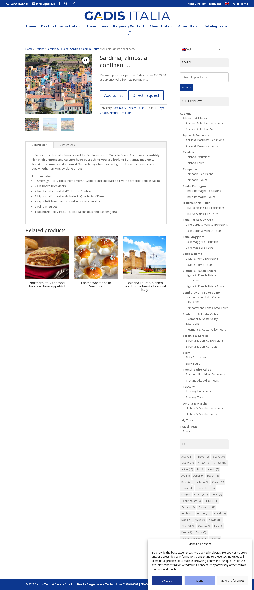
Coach (104, 113)
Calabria (188, 152)
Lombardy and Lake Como (201, 292)
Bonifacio (201, 482)
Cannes (218, 482)
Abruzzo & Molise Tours (201, 129)
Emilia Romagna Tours (200, 197)
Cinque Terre (205, 488)
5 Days (219, 456)
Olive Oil (187, 526)
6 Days (187, 463)
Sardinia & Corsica (57, 49)
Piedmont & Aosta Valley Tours (206, 329)
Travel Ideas (97, 26)
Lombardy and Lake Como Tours (207, 308)
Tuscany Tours (195, 397)
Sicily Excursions (196, 357)
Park (218, 526)
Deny (199, 581)
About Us (186, 26)
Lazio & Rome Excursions (202, 258)
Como (217, 494)
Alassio (213, 469)
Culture (211, 501)
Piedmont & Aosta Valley (200, 314)
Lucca (186, 519)
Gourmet (207, 507)
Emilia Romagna (194, 186)
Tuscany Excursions (198, 391)
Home (31, 26)
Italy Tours (186, 420)
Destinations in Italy (59, 26)
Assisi (198, 475)
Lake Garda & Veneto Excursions (207, 224)
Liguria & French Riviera (199, 271)
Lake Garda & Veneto (198, 220)
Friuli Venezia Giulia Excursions (205, 208)
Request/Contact (128, 26)
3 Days (186, 456)
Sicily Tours (193, 363)
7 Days (204, 463)
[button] (85, 60)
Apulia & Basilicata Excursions (205, 140)
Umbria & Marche (195, 403)
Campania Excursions (199, 174)
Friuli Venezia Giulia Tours (202, 214)
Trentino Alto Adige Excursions (205, 374)
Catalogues (213, 26)
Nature (114, 113)
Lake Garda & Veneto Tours (204, 231)
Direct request (146, 95)
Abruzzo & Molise (195, 118)
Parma (186, 532)
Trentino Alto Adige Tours (202, 380)
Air (200, 469)
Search (186, 87)
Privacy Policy (195, 4)
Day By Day (67, 145)
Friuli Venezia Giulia (196, 203)
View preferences (232, 581)
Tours (186, 431)
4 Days (202, 456)
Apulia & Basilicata (196, 135)
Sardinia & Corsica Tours (84, 49)
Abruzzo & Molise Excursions (204, 123)
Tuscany (189, 386)
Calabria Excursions (198, 157)
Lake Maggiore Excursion (202, 242)
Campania (190, 169)
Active (187, 469)
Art (185, 475)
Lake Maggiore (193, 237)
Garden (188, 507)
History (203, 513)
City (185, 494)
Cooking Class (191, 501)
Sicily (186, 353)
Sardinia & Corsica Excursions (205, 340)
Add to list (113, 95)
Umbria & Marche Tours (201, 414)
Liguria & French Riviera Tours (205, 286)
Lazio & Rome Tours (199, 265)
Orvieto (204, 526)
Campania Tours (196, 180)
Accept (167, 581)
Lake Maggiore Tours (199, 247)
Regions (39, 49)
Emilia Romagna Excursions (203, 191)
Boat (185, 482)
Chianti (186, 488)
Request (215, 4)
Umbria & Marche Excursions (204, 408)
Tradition (126, 113)
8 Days (159, 108)
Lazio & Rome (192, 254)
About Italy (159, 26)
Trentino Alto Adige (197, 369)
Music (200, 519)
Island (220, 513)
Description (39, 145)
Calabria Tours (195, 163)
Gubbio (187, 513)
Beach (213, 475)
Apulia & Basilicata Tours (202, 146)
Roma (201, 532)
